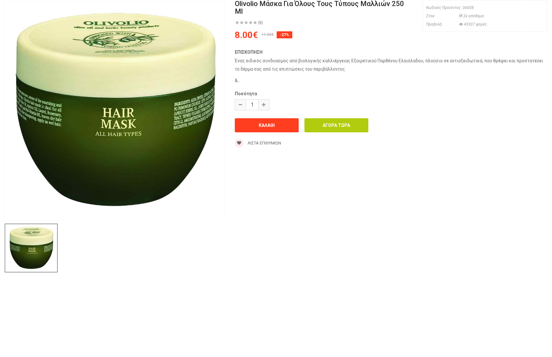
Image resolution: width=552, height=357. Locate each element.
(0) (260, 22)
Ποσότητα (246, 93)
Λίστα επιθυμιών (264, 143)
